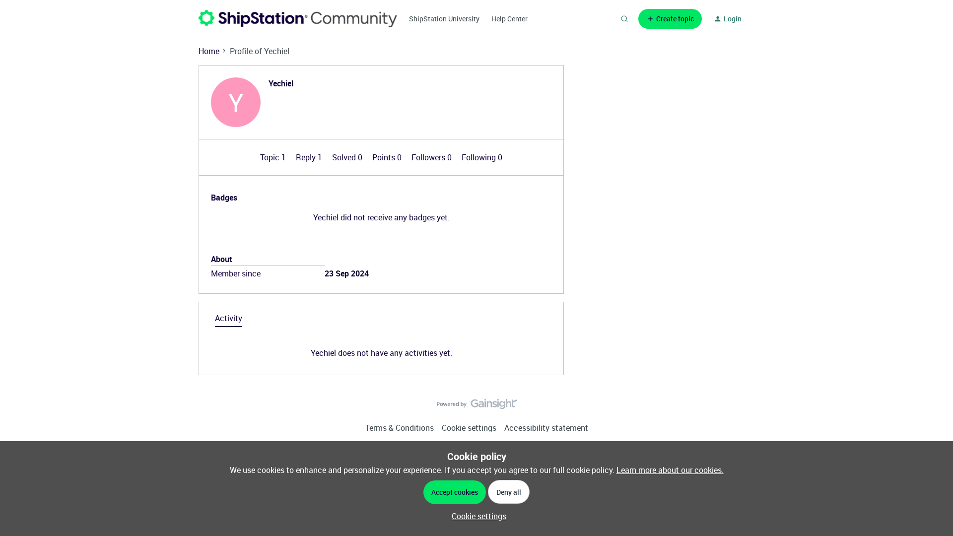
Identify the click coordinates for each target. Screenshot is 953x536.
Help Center (509, 18)
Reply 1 (310, 157)
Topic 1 (274, 157)
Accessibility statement (546, 427)
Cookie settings (469, 427)
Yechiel (281, 83)
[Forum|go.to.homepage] (298, 18)
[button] (670, 19)
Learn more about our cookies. (670, 470)
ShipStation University (444, 18)
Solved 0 (348, 157)
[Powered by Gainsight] (477, 406)
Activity (228, 318)
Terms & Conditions (399, 427)
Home (209, 51)
